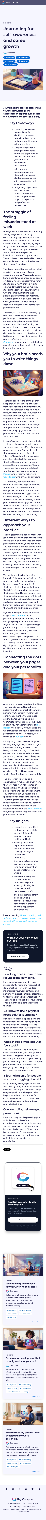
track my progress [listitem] (13, 1467)
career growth (9, 61)
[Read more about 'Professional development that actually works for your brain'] (23, 1339)
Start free (23, 1220)
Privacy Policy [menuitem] (32, 1503)
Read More (36, 1322)
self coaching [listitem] (11, 1317)
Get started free (18, 956)
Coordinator (9, 477)
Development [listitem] (11, 1310)
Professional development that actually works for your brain (23, 1360)
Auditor (19, 736)
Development (9, 58)
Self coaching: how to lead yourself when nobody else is (22, 1285)
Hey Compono (19, 615)
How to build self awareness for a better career (22, 921)
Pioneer (7, 474)
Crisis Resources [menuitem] (28, 1506)
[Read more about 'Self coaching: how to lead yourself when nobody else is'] (23, 1265)
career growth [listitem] (12, 1314)
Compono (11, 53)
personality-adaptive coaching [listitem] (17, 1392)
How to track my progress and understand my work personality (23, 1435)
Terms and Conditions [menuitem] (16, 1503)
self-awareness (23, 61)
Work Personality (23, 58)
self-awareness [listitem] (25, 1314)
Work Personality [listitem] (25, 1310)
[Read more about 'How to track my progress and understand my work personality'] (23, 1414)
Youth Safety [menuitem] (15, 1506)
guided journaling (10, 65)
